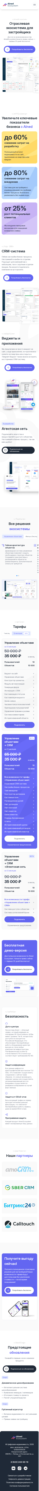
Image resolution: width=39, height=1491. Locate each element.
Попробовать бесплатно (21, 278)
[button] (16, 575)
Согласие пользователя (19, 1486)
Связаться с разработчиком (19, 1476)
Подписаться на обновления (16, 450)
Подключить (19, 725)
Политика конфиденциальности (19, 1482)
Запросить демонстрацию (19, 1479)
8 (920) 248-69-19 (19, 1462)
